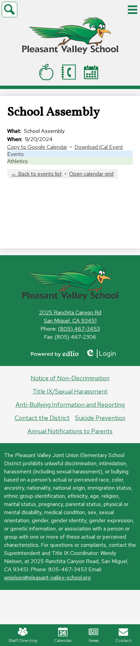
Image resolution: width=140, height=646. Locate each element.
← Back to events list (36, 173)
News (94, 640)
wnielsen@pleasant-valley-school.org (47, 577)
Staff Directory (22, 640)
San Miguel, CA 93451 (70, 320)
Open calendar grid (91, 173)
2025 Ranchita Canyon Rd (70, 312)
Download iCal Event (98, 147)
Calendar (63, 640)
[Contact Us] (70, 72)
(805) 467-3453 (79, 328)
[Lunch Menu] (47, 72)
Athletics (17, 161)
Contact (123, 640)
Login (100, 353)
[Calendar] (92, 72)
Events (15, 154)
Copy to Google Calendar (37, 147)
